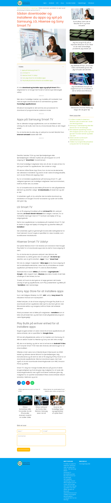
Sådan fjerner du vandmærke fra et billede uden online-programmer (53, 390)
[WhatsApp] (32, 383)
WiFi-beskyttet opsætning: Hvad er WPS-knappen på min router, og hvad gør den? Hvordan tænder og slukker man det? (70, 483)
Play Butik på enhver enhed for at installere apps (37, 80)
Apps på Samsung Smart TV (31, 70)
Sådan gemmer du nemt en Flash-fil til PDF (29, 390)
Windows (91, 3)
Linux (62, 3)
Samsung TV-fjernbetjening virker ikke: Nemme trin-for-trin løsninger (70, 475)
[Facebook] (19, 383)
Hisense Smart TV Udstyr (29, 75)
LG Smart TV (26, 73)
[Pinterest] (28, 383)
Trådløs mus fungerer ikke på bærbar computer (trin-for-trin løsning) (70, 497)
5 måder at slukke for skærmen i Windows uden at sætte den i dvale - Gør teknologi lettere (81, 121)
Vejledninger (82, 3)
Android (51, 3)
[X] (23, 383)
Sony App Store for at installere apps (34, 78)
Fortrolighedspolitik (84, 464)
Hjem (44, 3)
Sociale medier (70, 3)
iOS (57, 3)
